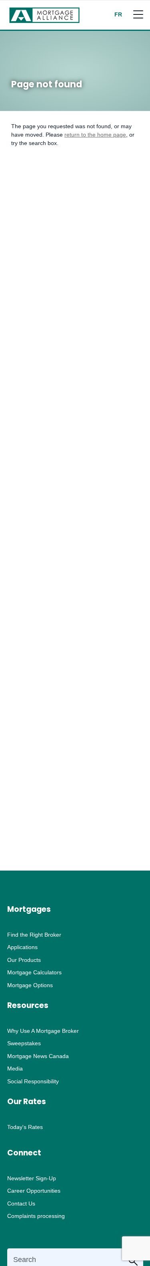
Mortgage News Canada (38, 1056)
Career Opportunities (33, 1190)
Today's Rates (25, 1127)
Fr (118, 14)
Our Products (24, 960)
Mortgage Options (30, 985)
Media (15, 1068)
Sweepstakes (24, 1043)
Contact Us (21, 1203)
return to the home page (95, 134)
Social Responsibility (33, 1081)
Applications (22, 947)
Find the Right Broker (34, 934)
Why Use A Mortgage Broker (43, 1031)
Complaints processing (36, 1216)
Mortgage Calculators (34, 972)
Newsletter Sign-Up (31, 1178)
